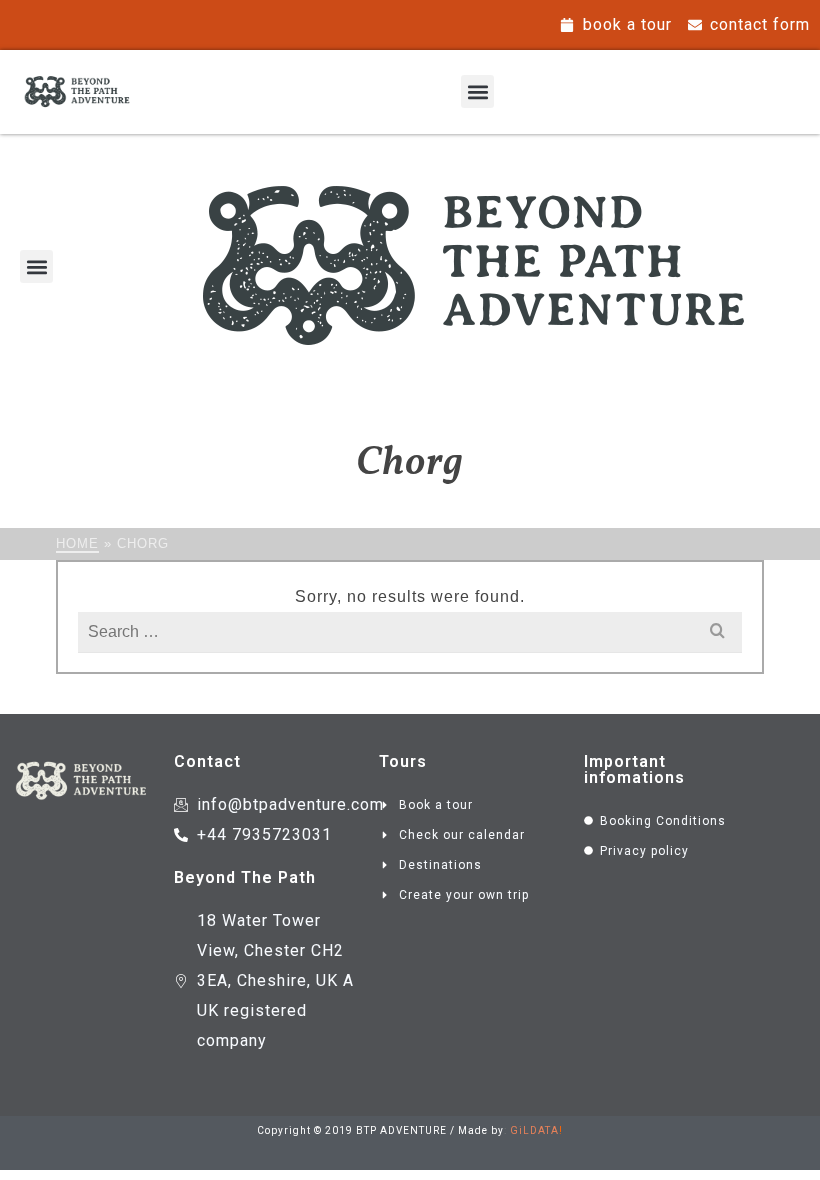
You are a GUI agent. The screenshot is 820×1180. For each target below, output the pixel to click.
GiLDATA (534, 1130)
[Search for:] (410, 631)
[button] (477, 91)
